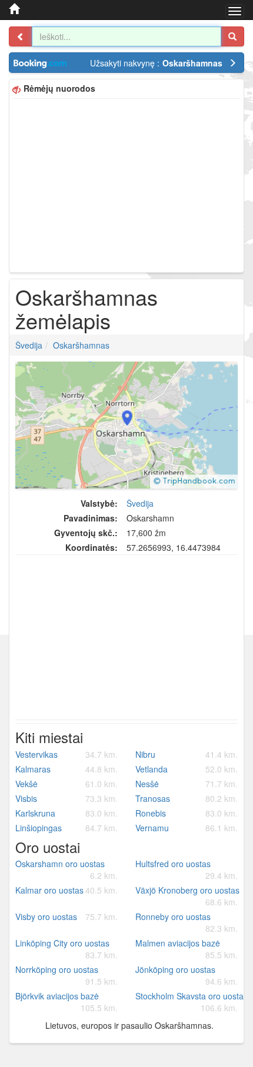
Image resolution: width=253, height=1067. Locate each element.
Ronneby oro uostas (186, 922)
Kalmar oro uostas (66, 890)
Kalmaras (66, 769)
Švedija (28, 345)
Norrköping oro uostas (66, 975)
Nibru (186, 754)
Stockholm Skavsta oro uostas (191, 1002)
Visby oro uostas (66, 916)
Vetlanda (186, 769)
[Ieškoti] (232, 36)
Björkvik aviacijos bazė (66, 1002)
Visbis (66, 798)
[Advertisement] (126, 184)
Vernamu (186, 828)
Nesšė (186, 784)
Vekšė (66, 784)
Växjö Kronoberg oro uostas (187, 896)
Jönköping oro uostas (186, 975)
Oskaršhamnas (81, 345)
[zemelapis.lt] (14, 9)
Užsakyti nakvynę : (156, 63)
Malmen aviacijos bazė (186, 949)
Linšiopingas (66, 828)
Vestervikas (66, 754)
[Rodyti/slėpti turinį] (20, 36)
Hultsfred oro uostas (186, 869)
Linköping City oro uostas (66, 949)
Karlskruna (66, 813)
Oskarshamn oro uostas (66, 869)
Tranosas (186, 798)
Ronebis (186, 813)
